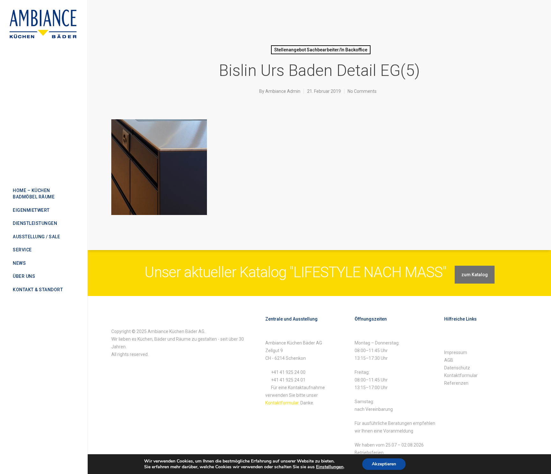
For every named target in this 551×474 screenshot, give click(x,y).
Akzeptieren (384, 464)
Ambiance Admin (282, 91)
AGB (448, 360)
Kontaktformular (281, 402)
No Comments (362, 91)
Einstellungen (329, 467)
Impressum (455, 352)
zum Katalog (474, 274)
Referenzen (456, 383)
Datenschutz (457, 367)
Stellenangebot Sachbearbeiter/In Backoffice (320, 49)
